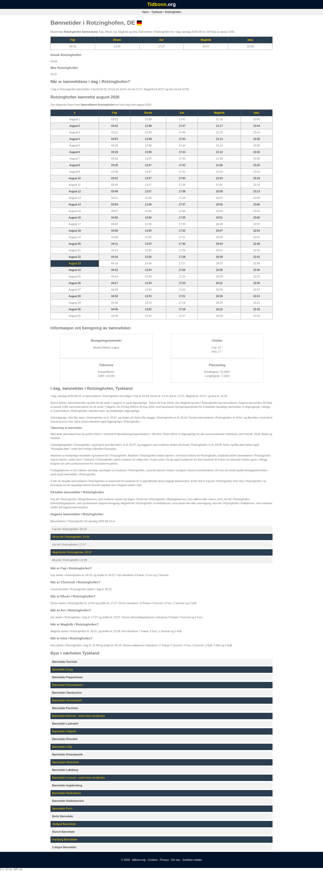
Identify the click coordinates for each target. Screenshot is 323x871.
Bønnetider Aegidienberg (67, 785)
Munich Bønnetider (63, 831)
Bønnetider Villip (62, 746)
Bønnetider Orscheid (64, 661)
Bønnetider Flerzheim (65, 708)
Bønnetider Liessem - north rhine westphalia (78, 777)
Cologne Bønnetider (64, 847)
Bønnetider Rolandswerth (67, 754)
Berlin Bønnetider (62, 816)
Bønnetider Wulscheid (65, 762)
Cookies (153, 859)
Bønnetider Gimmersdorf (66, 700)
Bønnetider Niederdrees (66, 793)
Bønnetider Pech (62, 808)
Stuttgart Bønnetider (64, 824)
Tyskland (156, 12)
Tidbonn (157, 4)
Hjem (145, 12)
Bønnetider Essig (62, 669)
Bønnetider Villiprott (64, 731)
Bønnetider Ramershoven (67, 685)
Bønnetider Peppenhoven (67, 677)
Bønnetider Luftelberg (65, 770)
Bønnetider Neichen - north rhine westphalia (78, 715)
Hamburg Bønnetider (64, 839)
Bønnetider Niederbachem (68, 800)
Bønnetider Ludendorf (65, 723)
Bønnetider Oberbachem (67, 692)
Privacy (164, 859)
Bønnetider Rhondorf (64, 739)
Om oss (175, 859)
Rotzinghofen (173, 12)
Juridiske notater (192, 859)
